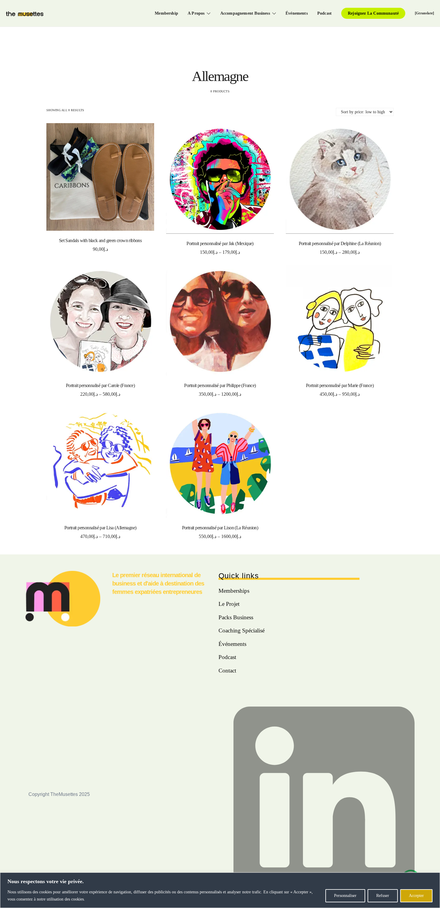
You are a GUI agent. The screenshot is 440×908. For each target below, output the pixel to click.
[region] (220, 890)
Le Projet (229, 604)
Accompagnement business (245, 13)
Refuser (382, 895)
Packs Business (236, 617)
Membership (166, 13)
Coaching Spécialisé (242, 630)
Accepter (416, 895)
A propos (196, 13)
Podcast (324, 13)
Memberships (234, 591)
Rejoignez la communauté (373, 13)
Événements (297, 13)
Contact (227, 670)
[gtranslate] (424, 13)
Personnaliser (345, 895)
